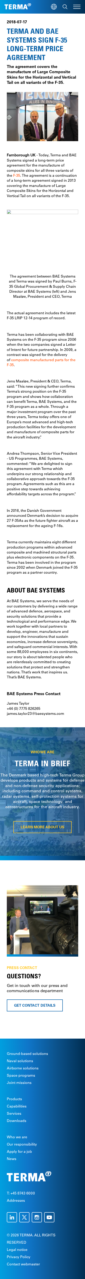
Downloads (16, 1120)
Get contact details (35, 1005)
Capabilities (17, 1106)
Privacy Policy (18, 1257)
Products (14, 1099)
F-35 (16, 175)
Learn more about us (43, 827)
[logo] (18, 6)
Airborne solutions (23, 1068)
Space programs (21, 1075)
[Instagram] (38, 1217)
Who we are (17, 1137)
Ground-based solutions (27, 1053)
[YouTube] (50, 1217)
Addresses (16, 1200)
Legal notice (17, 1249)
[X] (25, 1217)
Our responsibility (22, 1144)
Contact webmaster (23, 1264)
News (11, 1158)
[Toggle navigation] (76, 6)
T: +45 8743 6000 (21, 1193)
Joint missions (19, 1082)
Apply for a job (19, 1151)
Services (14, 1113)
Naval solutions (20, 1061)
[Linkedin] (13, 1217)
